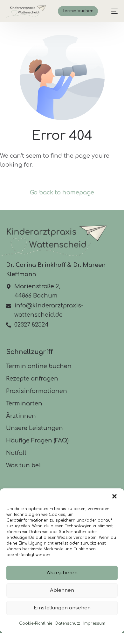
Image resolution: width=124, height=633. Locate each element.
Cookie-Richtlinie (35, 623)
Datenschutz (67, 623)
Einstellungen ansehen (62, 608)
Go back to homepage (62, 192)
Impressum (94, 623)
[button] (114, 496)
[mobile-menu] (111, 11)
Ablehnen (62, 590)
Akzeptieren (62, 573)
